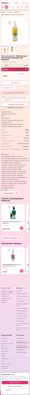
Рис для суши (20, 321)
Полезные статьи (6, 364)
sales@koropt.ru (20, 350)
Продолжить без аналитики (15, 386)
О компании (4, 341)
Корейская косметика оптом (22, 304)
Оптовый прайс (20, 301)
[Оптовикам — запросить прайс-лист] (27, 7)
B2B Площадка (5, 348)
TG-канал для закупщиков (5, 367)
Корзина (3, 353)
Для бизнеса (4, 351)
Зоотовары (19, 298)
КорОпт (4, 3)
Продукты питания (21, 293)
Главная (3, 12)
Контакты (3, 346)
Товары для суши (21, 318)
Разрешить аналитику (15, 382)
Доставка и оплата (8, 188)
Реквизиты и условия (7, 343)
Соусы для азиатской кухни (22, 324)
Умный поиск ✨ (5, 358)
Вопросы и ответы (21, 352)
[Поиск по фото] (18, 7)
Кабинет (3, 356)
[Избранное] (27, 3)
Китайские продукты (22, 296)
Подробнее (17, 379)
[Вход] (23, 3)
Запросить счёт (8, 88)
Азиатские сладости (21, 316)
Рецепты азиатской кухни (21, 329)
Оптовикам (4, 338)
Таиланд (9, 12)
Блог (2, 361)
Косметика (19, 291)
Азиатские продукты (22, 308)
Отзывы (5, 190)
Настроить (8, 390)
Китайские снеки (21, 313)
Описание (6, 154)
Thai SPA (16, 12)
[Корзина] (2, 6)
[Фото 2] (12, 49)
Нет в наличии (15, 82)
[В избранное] (26, 19)
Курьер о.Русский (6, 112)
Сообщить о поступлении (16, 104)
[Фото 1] (4, 49)
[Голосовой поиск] (21, 7)
